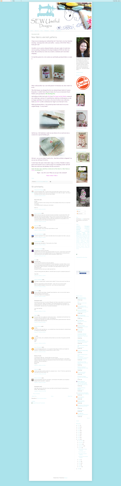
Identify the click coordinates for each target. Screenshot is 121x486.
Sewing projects (82, 228)
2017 (79, 425)
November (81, 442)
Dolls (88, 234)
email (82, 218)
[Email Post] (50, 181)
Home (32, 30)
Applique (88, 242)
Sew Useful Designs (40, 181)
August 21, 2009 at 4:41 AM (39, 382)
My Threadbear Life (82, 306)
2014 (79, 430)
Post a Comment (36, 393)
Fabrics (78, 232)
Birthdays (79, 243)
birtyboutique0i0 (37, 241)
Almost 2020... (80, 398)
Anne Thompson (38, 347)
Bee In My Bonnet (81, 315)
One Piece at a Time (82, 361)
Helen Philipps (81, 329)
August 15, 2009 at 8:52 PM (39, 209)
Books (86, 234)
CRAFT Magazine (81, 381)
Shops (86, 246)
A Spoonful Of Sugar (38, 189)
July (80, 459)
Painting (77, 236)
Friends (87, 229)
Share (33, 178)
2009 (79, 439)
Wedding (77, 248)
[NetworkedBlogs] (83, 271)
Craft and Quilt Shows (84, 238)
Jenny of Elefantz (38, 279)
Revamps (78, 242)
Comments (80, 213)
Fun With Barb (81, 320)
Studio (85, 237)
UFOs (88, 247)
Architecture (81, 237)
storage (85, 242)
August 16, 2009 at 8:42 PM (39, 322)
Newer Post (34, 396)
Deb (35, 259)
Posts (79, 211)
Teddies (81, 242)
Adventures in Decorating (83, 405)
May (80, 463)
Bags (77, 243)
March (80, 466)
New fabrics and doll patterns (82, 454)
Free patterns (58, 30)
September (81, 445)
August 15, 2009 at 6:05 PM (39, 195)
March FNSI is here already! (83, 326)
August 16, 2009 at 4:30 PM (39, 296)
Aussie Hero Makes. (81, 373)
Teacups (83, 247)
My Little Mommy (81, 347)
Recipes (88, 241)
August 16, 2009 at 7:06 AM (39, 244)
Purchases (83, 241)
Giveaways (78, 231)
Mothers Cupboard (82, 367)
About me (37, 30)
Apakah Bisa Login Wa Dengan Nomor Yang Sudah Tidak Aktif (83, 336)
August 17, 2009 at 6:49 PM (39, 343)
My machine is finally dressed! (82, 450)
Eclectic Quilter (81, 396)
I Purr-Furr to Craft (38, 248)
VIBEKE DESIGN (81, 401)
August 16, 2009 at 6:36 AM (39, 230)
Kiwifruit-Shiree (37, 326)
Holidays (77, 241)
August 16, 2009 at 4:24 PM (39, 286)
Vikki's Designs (82, 226)
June (80, 461)
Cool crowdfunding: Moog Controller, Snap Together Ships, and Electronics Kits (83, 383)
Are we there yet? (82, 451)
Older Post (70, 396)
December (81, 440)
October (80, 444)
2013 (79, 432)
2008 (79, 468)
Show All (88, 418)
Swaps (80, 247)
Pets (81, 236)
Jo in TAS (36, 290)
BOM (84, 234)
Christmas (87, 231)
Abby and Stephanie (38, 234)
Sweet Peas (80, 330)
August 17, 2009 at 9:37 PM (39, 351)
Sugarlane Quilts (81, 325)
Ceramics (78, 238)
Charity (83, 232)
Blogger (65, 477)
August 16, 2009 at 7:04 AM (39, 237)
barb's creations (37, 213)
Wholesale (46, 30)
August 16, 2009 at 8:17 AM (39, 255)
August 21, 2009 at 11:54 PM (40, 391)
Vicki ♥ (35, 315)
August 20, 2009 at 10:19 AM (40, 373)
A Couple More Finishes (82, 298)
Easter (86, 243)
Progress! (79, 351)
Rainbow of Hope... (81, 389)
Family (78, 229)
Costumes (83, 243)
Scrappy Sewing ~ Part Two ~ (83, 307)
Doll (78, 301)
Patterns (80, 234)
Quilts (84, 233)
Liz (35, 336)
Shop (42, 30)
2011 (79, 435)
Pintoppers (82, 246)
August (80, 447)
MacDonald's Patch (82, 297)
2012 (79, 434)
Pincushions (78, 246)
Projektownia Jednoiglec (83, 392)
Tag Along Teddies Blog (83, 350)
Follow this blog (83, 273)
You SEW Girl (80, 413)
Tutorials (52, 30)
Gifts (88, 232)
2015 (79, 428)
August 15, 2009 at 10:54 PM (40, 221)
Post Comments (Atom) (41, 398)
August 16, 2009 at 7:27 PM (39, 311)
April (80, 464)
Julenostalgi (80, 402)
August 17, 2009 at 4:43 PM (39, 332)
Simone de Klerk (37, 377)
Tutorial (86, 247)
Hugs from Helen (81, 340)
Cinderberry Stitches (82, 333)
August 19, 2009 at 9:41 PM (39, 365)
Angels (88, 237)
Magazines (78, 233)
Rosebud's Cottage (82, 376)
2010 (79, 437)
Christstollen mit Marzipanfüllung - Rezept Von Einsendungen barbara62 (83, 357)
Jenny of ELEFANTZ (82, 310)
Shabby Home (81, 410)
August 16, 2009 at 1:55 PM (39, 275)
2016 (79, 427)
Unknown (36, 225)
